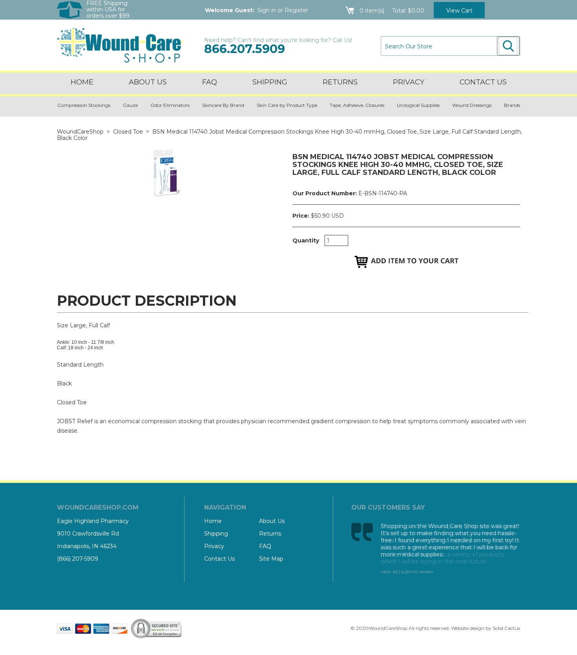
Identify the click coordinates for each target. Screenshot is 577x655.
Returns (340, 82)
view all (389, 571)
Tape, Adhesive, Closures (357, 105)
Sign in (266, 10)
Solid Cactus (506, 628)
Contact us (483, 82)
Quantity (305, 240)
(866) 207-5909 (77, 558)
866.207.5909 (244, 49)
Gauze (130, 105)
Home (82, 82)
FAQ (209, 82)
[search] (508, 46)
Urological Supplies (418, 105)
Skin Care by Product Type (287, 105)
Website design (467, 628)
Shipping (269, 82)
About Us (148, 82)
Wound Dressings (471, 105)
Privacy (408, 82)
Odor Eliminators (170, 105)
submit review (417, 571)
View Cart (459, 10)
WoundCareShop (80, 131)
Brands (512, 105)
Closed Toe (128, 131)
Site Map (271, 558)
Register (296, 10)
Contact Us (219, 558)
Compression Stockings (83, 105)
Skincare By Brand (223, 105)
